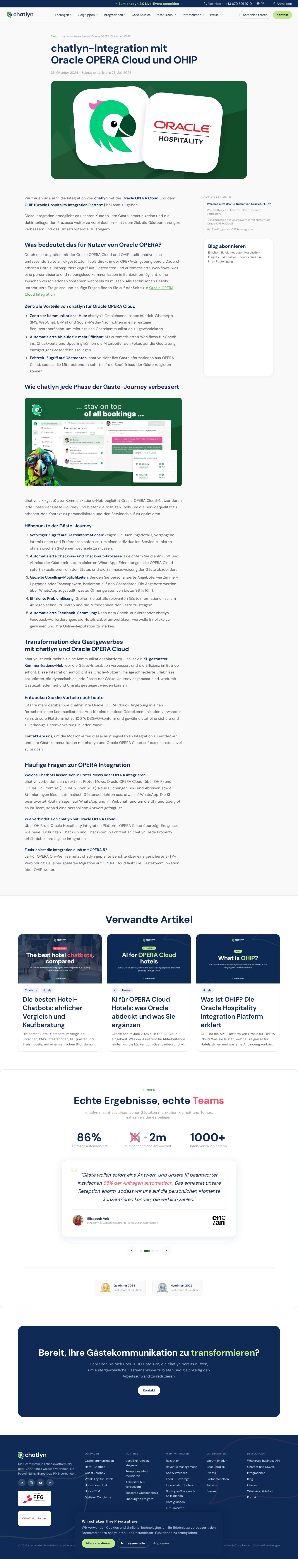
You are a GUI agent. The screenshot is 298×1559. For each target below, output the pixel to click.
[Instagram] (31, 1482)
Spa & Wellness (176, 1473)
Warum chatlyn (217, 1461)
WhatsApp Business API (263, 1461)
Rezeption (173, 1461)
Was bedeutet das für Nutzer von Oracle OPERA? (239, 204)
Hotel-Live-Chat (96, 1485)
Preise (214, 15)
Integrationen (113, 15)
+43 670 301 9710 (230, 4)
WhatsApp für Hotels (99, 1479)
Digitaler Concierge (98, 1497)
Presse (211, 1491)
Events (211, 1473)
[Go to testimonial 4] (157, 1251)
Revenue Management (181, 1467)
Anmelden (284, 4)
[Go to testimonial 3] (151, 1251)
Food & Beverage (178, 1479)
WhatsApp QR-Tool (260, 1491)
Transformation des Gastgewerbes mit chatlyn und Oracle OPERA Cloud (239, 222)
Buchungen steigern (139, 1499)
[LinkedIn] (22, 1482)
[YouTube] (40, 1482)
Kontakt (282, 15)
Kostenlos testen (255, 15)
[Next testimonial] (166, 1251)
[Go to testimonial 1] (141, 1251)
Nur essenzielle (133, 1543)
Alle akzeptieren (98, 1543)
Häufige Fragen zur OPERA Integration (230, 229)
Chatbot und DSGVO (261, 1467)
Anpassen (161, 1543)
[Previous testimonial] (132, 1251)
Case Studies (141, 15)
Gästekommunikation (99, 1461)
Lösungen (62, 15)
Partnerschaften (218, 1479)
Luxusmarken (175, 1508)
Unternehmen (191, 15)
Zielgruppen (86, 15)
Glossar (252, 1485)
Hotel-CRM (92, 1491)
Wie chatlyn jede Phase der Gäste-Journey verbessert (234, 212)
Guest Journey (95, 1473)
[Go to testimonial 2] (145, 1251)
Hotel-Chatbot (95, 1467)
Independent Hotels (179, 1485)
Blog (54, 36)
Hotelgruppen (175, 1502)
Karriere (212, 1485)
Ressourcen (164, 15)
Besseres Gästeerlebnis (141, 1493)
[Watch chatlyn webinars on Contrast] (50, 1482)
